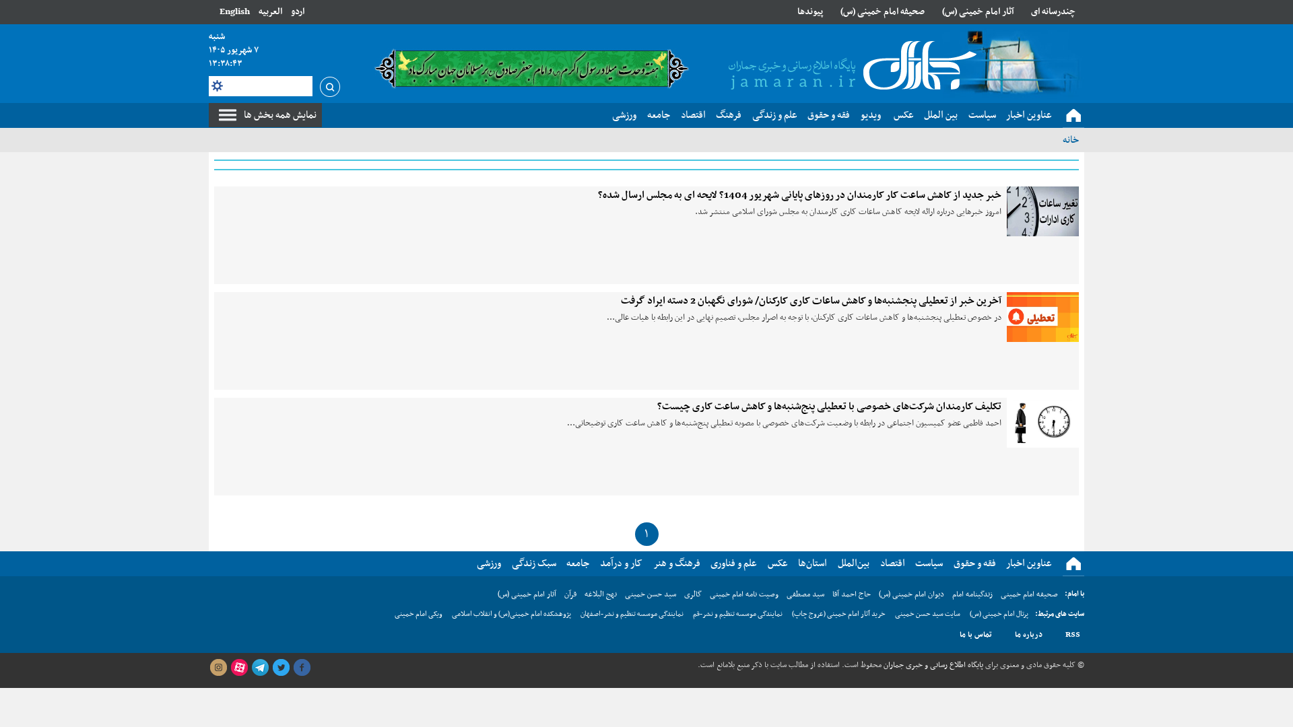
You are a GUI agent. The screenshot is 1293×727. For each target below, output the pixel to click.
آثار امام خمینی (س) (978, 12)
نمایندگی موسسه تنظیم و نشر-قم (738, 614)
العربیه (270, 12)
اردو (297, 12)
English (235, 12)
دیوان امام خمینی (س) (911, 594)
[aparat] (239, 667)
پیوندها (810, 12)
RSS (1072, 635)
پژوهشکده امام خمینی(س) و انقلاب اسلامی (511, 614)
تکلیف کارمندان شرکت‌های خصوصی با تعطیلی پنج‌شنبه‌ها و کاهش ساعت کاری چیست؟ (829, 406)
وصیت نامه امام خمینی (744, 594)
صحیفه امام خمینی (1029, 594)
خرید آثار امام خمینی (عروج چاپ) (839, 614)
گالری (693, 594)
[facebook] (301, 667)
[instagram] (218, 667)
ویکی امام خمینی (418, 614)
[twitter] (280, 667)
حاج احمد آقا (851, 594)
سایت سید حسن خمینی (927, 614)
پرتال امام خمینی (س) (999, 614)
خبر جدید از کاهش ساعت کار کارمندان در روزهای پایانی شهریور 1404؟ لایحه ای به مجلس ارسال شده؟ (799, 195)
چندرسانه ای (1053, 12)
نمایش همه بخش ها (280, 115)
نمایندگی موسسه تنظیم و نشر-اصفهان (632, 614)
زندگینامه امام (972, 594)
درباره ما (1028, 635)
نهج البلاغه (601, 594)
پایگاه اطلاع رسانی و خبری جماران (932, 665)
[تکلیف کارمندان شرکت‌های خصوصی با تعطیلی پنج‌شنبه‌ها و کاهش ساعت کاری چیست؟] (1043, 423)
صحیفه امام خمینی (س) (882, 12)
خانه (1071, 140)
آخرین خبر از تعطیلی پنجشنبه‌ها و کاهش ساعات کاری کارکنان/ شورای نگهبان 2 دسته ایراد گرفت (811, 301)
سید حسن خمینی (650, 594)
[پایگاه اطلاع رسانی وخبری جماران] (849, 67)
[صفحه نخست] (1073, 116)
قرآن (570, 594)
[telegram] (260, 667)
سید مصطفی (805, 594)
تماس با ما (976, 635)
